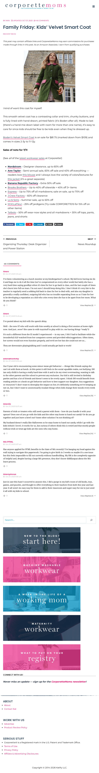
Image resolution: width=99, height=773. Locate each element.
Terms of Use (10, 746)
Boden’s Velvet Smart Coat (18, 137)
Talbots (12, 212)
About (7, 705)
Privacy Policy (11, 750)
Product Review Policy (15, 727)
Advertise (9, 724)
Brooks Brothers (17, 187)
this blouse (29, 174)
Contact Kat (10, 709)
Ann (8, 20)
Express (12, 191)
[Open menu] (93, 6)
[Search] (91, 520)
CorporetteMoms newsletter (68, 681)
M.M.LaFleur (15, 204)
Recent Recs (9, 34)
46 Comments (42, 20)
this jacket (14, 179)
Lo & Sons (13, 200)
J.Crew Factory (16, 195)
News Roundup (87, 242)
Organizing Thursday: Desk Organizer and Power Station (25, 244)
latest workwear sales (32, 158)
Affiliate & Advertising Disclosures (21, 753)
